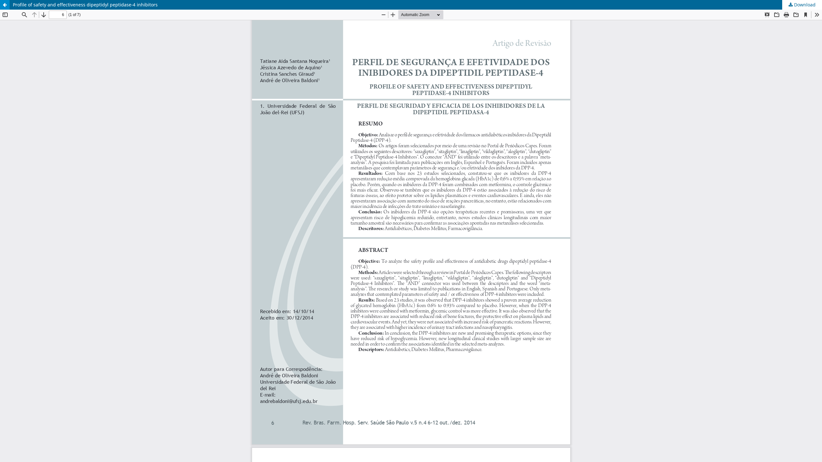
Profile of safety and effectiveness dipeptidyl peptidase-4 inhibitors (85, 5)
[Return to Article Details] (5, 5)
